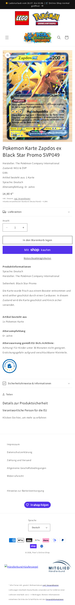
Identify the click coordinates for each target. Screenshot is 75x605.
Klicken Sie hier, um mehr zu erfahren (24, 417)
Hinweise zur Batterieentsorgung (25, 490)
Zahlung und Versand (19, 460)
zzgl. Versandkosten (22, 198)
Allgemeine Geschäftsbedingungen (26, 468)
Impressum (13, 444)
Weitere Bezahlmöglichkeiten (37, 258)
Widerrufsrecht (15, 475)
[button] (7, 37)
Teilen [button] (9, 394)
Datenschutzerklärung (19, 452)
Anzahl (6, 220)
